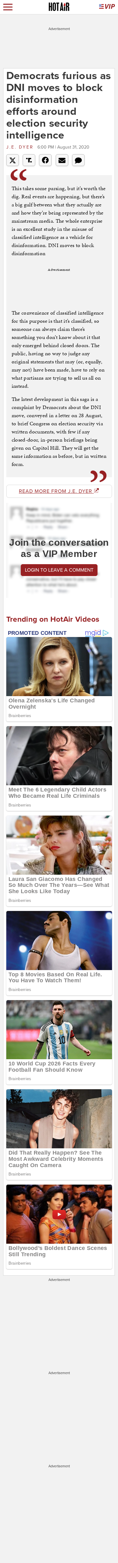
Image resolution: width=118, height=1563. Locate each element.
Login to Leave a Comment (59, 570)
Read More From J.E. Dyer (56, 491)
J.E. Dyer (21, 147)
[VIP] (107, 7)
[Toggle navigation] (8, 7)
